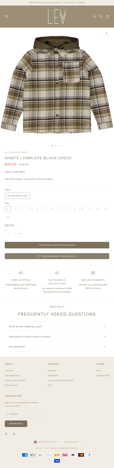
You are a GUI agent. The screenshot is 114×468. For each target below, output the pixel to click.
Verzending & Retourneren (61, 380)
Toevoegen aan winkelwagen (57, 245)
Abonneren (16, 423)
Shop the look (11, 385)
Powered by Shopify (68, 448)
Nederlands (70, 442)
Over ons (9, 370)
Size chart (9, 225)
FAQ (50, 385)
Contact (52, 370)
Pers (98, 370)
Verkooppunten (12, 375)
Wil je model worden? (15, 380)
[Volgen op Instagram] (13, 433)
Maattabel (53, 375)
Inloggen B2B (102, 375)
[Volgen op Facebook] (6, 433)
